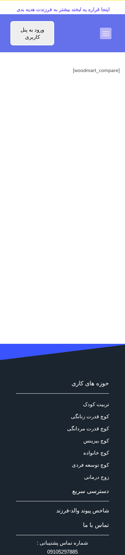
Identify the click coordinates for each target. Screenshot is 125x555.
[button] (105, 33)
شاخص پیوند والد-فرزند (82, 510)
